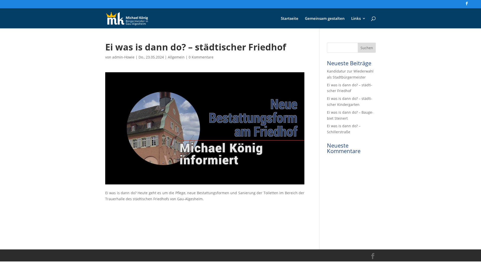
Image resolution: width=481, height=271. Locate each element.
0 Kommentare (201, 57)
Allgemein (176, 57)
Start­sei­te (289, 19)
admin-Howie (123, 57)
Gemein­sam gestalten (325, 19)
